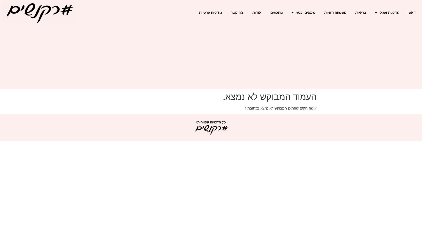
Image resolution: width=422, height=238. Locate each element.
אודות (257, 12)
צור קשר (237, 12)
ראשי (411, 12)
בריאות (360, 12)
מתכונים (276, 12)
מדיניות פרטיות (210, 12)
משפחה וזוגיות (335, 12)
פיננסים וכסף (305, 12)
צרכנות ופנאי (389, 12)
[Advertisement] (211, 58)
